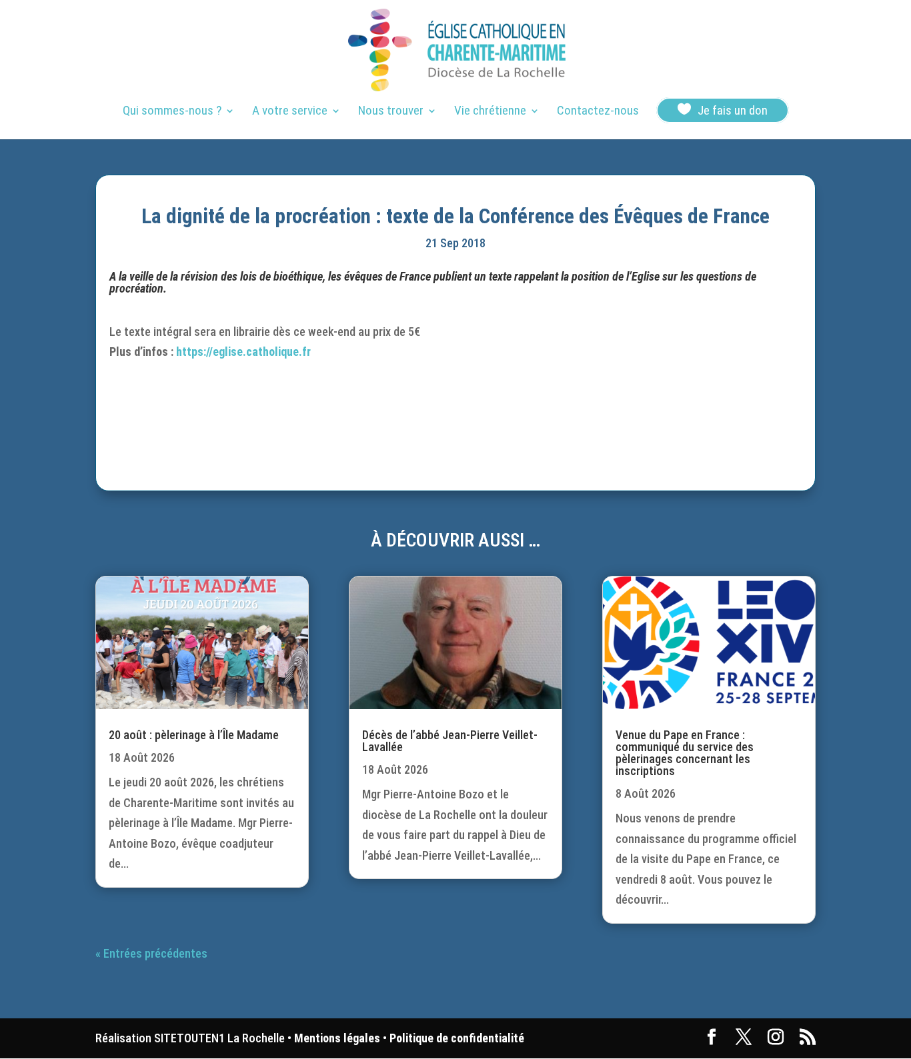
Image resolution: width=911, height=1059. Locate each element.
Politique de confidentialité (456, 1038)
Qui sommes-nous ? (172, 112)
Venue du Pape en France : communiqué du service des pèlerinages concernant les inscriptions (685, 753)
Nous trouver (390, 112)
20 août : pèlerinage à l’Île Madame (194, 735)
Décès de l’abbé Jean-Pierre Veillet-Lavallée (450, 741)
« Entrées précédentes (151, 953)
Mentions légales (337, 1038)
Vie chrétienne (490, 112)
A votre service (289, 112)
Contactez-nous (598, 112)
